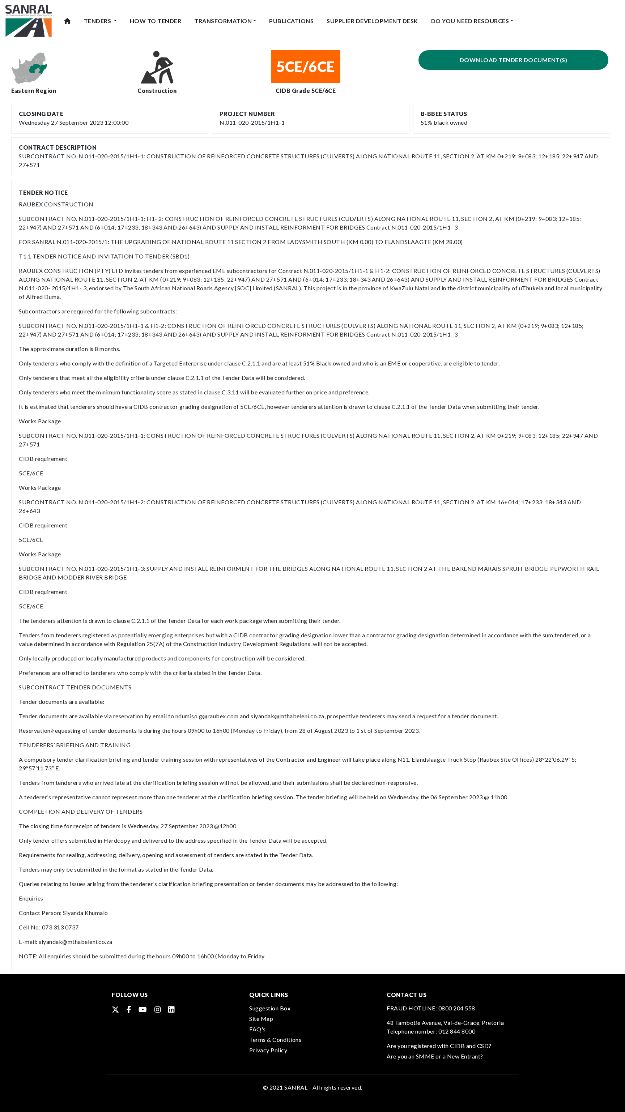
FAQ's (257, 1029)
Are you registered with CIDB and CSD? (439, 1045)
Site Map (261, 1018)
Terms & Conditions (275, 1039)
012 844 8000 (456, 1031)
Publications (291, 20)
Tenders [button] (98, 20)
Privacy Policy (268, 1050)
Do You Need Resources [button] (470, 20)
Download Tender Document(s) (513, 59)
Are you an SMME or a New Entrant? (435, 1056)
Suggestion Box (269, 1008)
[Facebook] (129, 1009)
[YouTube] (143, 1009)
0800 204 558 (456, 1008)
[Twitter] (115, 1009)
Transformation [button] (223, 20)
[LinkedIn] (171, 1009)
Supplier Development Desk (372, 20)
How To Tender (156, 20)
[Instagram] (157, 1009)
